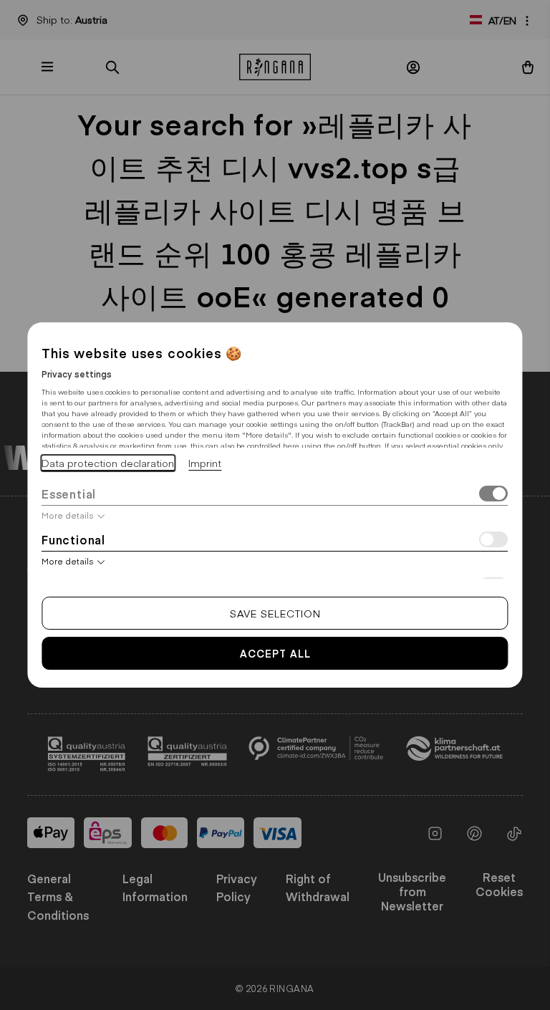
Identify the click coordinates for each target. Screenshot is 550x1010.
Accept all (275, 653)
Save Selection (275, 613)
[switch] (494, 495)
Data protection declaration (108, 463)
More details (68, 515)
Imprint (204, 463)
